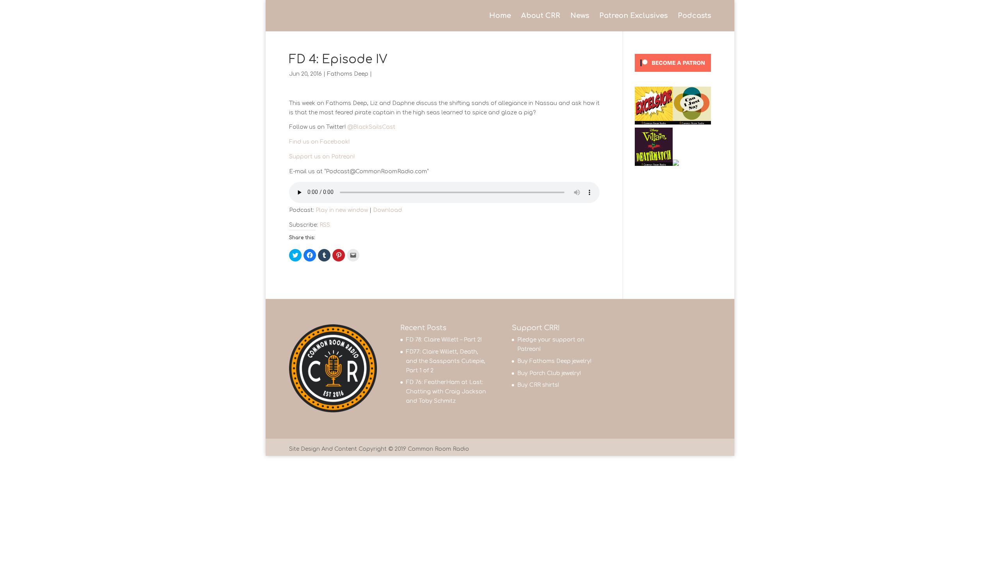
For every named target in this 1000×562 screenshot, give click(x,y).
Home (500, 16)
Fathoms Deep (347, 74)
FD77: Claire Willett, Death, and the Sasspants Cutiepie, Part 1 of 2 (445, 361)
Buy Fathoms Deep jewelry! (554, 361)
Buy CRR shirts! (538, 385)
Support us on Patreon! (322, 157)
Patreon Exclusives (633, 16)
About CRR (540, 16)
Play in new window (342, 210)
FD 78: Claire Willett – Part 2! (444, 340)
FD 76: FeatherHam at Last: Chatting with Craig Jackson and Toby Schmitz (446, 391)
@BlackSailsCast (371, 127)
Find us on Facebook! (319, 142)
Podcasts (694, 16)
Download (387, 210)
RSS (325, 225)
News (579, 16)
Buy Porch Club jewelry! (549, 373)
